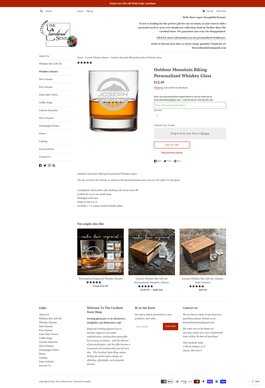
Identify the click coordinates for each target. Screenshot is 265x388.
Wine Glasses (46, 118)
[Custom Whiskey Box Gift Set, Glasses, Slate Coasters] (203, 252)
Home (42, 133)
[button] (85, 62)
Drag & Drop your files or (190, 133)
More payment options (172, 152)
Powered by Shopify (82, 381)
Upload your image (164, 125)
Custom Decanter (48, 110)
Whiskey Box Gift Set (50, 63)
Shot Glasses (46, 79)
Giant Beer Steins (48, 94)
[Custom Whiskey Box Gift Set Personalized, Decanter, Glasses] (151, 252)
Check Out (221, 11)
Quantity (158, 110)
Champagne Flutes (49, 125)
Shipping (158, 87)
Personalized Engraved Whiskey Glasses (100, 278)
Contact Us (45, 156)
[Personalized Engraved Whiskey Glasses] (100, 252)
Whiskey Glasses (48, 71)
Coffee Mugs (45, 102)
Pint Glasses (45, 87)
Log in (80, 11)
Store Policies (46, 149)
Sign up (89, 11)
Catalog (43, 141)
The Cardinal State (64, 381)
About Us (44, 56)
